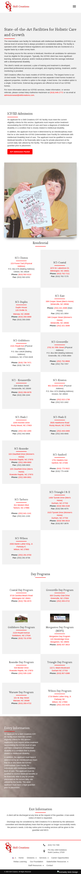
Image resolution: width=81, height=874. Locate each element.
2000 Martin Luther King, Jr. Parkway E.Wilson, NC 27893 (21, 546)
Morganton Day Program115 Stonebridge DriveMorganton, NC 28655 (59, 639)
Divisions (30, 858)
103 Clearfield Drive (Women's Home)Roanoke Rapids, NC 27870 (21, 457)
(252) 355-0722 (63, 601)
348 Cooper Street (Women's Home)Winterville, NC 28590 (59, 320)
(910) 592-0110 (24, 274)
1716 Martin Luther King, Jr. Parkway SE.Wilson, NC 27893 (59, 699)
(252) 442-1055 (24, 431)
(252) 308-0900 (24, 462)
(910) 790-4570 (24, 601)
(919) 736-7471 (24, 363)
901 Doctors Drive (55, 386)
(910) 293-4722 (24, 703)
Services (43, 858)
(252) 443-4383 (63, 431)
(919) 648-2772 (56, 92)
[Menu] (74, 6)
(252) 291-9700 (24, 555)
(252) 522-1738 (63, 399)
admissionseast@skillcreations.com (19, 95)
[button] (19, 151)
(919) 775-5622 (63, 468)
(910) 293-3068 (24, 317)
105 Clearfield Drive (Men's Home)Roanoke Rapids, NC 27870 (21, 472)
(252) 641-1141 (24, 513)
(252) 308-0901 (24, 477)
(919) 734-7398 (53, 845)
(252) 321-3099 (63, 326)
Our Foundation (36, 862)
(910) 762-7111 (63, 274)
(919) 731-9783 (24, 638)
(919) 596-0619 (63, 521)
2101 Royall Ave (17, 346)
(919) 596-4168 (63, 506)
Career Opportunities (60, 858)
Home (21, 858)
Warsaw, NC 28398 (21, 314)
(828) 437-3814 (63, 645)
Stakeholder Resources (56, 862)
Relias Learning (20, 862)
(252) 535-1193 (24, 673)
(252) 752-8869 (63, 361)
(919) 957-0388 (63, 673)
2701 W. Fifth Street (55, 347)
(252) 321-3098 (60, 308)
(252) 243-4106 (63, 705)
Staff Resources (35, 865)
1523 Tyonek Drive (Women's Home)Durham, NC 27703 (59, 515)
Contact (49, 865)
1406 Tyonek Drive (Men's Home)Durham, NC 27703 (60, 500)
